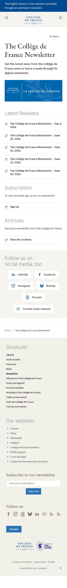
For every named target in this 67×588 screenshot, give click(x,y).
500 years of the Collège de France (24, 378)
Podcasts (11, 364)
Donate (14, 529)
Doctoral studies (15, 387)
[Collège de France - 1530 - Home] (33, 20)
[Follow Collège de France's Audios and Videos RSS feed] (58, 514)
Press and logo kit (15, 383)
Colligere (14, 442)
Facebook (49, 274)
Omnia (13, 433)
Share (55, 36)
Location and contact (22, 562)
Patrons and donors (16, 406)
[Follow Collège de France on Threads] (23, 514)
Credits (51, 562)
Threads (37, 297)
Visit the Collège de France (20, 402)
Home (7, 330)
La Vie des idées (18, 456)
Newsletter (12, 373)
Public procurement (16, 397)
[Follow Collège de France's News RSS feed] (51, 514)
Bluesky (50, 285)
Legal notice (40, 562)
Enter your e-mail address (21, 483)
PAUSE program (18, 452)
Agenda (10, 354)
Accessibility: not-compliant (33, 568)
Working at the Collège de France (23, 392)
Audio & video (13, 359)
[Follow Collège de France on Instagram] (15, 514)
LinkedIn (23, 274)
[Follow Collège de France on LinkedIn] (37, 514)
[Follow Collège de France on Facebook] (8, 514)
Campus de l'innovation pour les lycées (29, 461)
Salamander (16, 438)
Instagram (24, 285)
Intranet (14, 428)
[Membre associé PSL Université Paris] (44, 546)
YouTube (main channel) (37, 308)
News (9, 369)
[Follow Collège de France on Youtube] (44, 514)
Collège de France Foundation (24, 447)
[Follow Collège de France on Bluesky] (30, 514)
